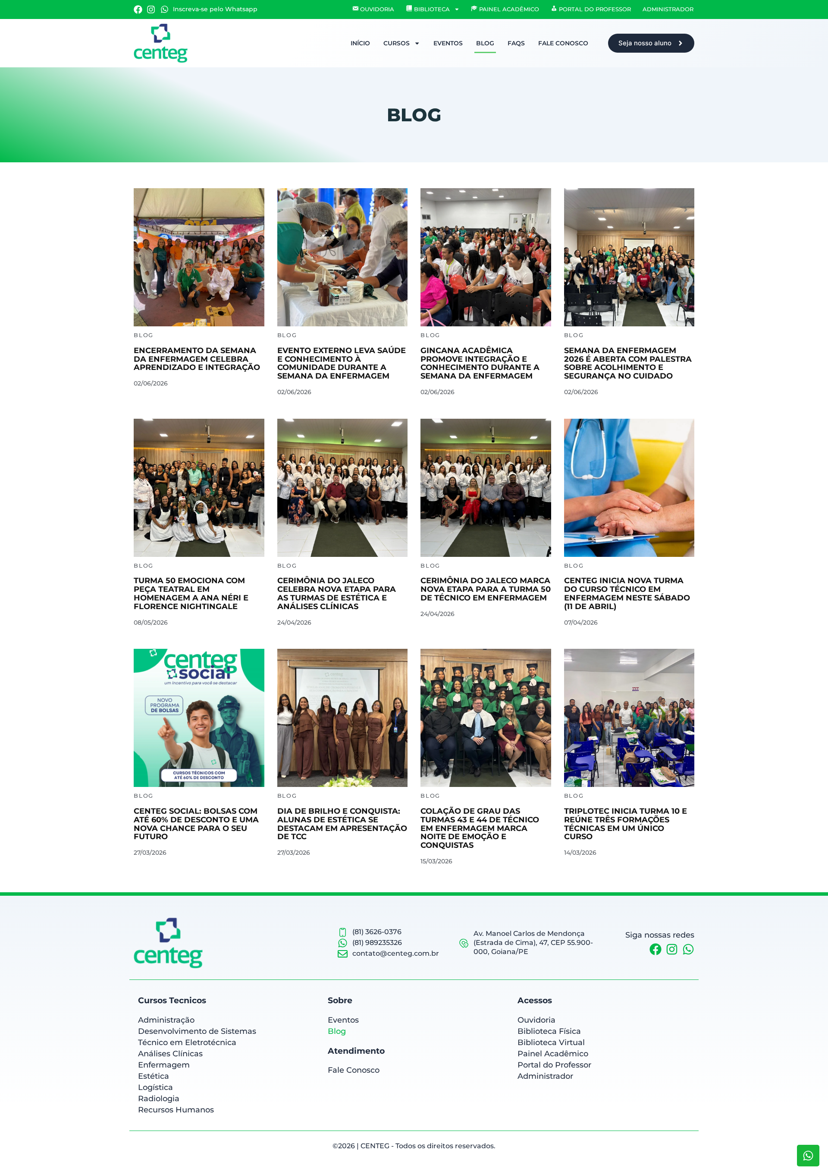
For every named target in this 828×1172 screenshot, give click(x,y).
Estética (153, 1075)
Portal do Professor (554, 1064)
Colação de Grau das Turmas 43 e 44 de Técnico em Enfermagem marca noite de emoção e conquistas (479, 828)
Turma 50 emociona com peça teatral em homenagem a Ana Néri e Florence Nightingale (191, 593)
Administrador (668, 9)
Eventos (448, 43)
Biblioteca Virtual (551, 1042)
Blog (485, 43)
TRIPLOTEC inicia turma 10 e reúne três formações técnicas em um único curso (625, 823)
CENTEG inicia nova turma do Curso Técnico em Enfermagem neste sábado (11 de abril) (627, 593)
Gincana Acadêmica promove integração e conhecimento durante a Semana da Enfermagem (479, 363)
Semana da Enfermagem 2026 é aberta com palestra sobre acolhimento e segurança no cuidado (628, 363)
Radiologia (158, 1098)
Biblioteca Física (549, 1031)
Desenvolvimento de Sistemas (197, 1031)
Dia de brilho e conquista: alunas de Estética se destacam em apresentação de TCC (342, 823)
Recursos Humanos (176, 1109)
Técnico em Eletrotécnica (187, 1042)
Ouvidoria (536, 1019)
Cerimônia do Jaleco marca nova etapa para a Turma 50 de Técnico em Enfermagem (485, 589)
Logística (155, 1087)
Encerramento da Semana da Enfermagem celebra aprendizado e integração (197, 359)
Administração (166, 1019)
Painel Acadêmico (553, 1053)
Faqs (516, 43)
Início (360, 43)
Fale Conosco (563, 43)
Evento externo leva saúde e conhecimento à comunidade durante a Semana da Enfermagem (341, 363)
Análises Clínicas (170, 1053)
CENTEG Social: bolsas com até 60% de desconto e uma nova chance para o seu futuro (196, 823)
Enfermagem (164, 1064)
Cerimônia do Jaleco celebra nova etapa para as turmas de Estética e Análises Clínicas (336, 593)
